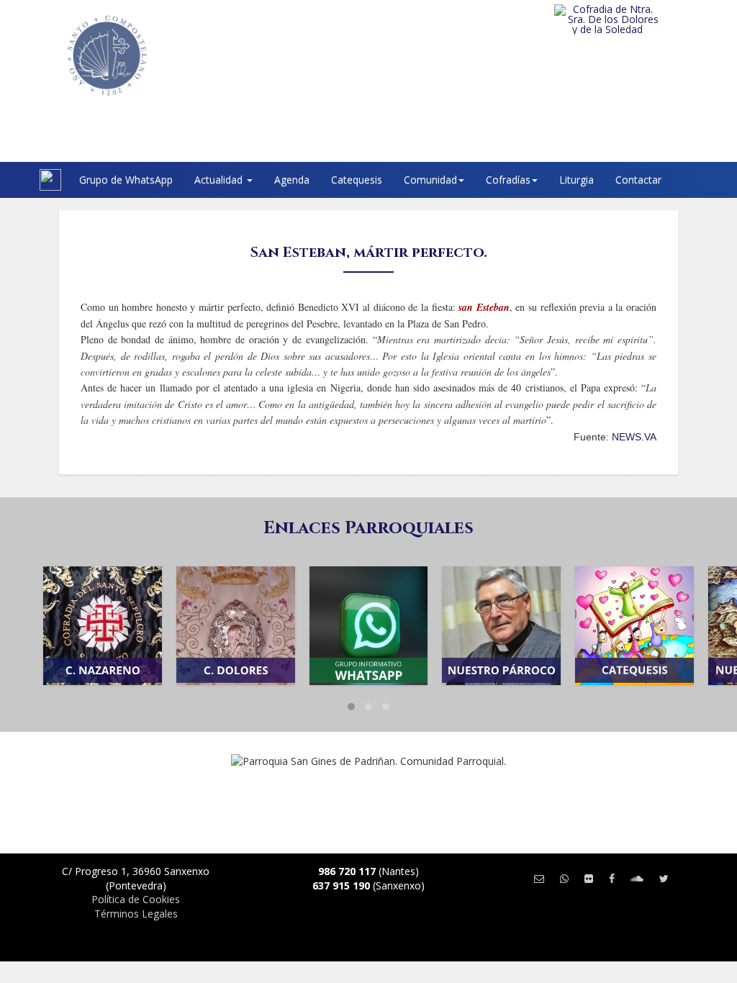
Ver (102, 645)
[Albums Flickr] (588, 878)
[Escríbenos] (539, 878)
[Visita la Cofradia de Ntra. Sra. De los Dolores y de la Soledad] (630, 19)
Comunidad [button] (430, 179)
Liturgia (576, 179)
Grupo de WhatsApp (126, 179)
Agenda (291, 179)
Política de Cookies (135, 899)
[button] (351, 706)
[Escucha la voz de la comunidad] (636, 878)
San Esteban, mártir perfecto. (368, 252)
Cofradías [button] (508, 179)
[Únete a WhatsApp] (564, 878)
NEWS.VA (634, 437)
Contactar (638, 179)
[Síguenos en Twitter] (664, 878)
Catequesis (356, 179)
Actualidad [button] (219, 179)
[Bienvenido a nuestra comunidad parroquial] (21, 180)
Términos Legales (136, 913)
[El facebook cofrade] (612, 878)
